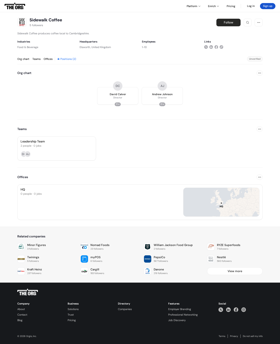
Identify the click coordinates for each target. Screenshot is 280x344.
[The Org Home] (15, 6)
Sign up (267, 6)
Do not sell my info (253, 336)
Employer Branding (179, 309)
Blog (19, 320)
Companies (125, 309)
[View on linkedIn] (211, 47)
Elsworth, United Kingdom (95, 47)
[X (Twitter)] (220, 309)
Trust (71, 314)
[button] (117, 96)
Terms (222, 336)
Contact (22, 314)
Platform (192, 6)
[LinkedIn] (228, 309)
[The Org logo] (27, 292)
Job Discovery (177, 320)
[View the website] (221, 47)
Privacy (234, 336)
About (21, 309)
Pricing (72, 320)
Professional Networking (183, 314)
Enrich (212, 6)
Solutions (73, 309)
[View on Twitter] (206, 47)
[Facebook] (236, 309)
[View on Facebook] (216, 47)
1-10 (144, 47)
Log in (251, 6)
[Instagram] (243, 309)
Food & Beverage (27, 47)
